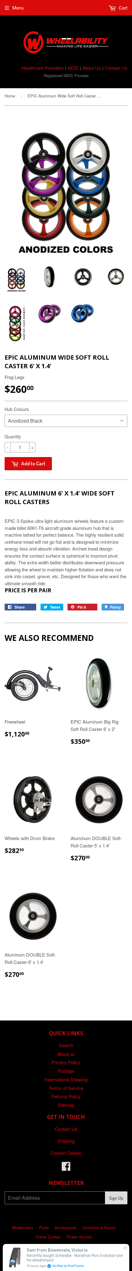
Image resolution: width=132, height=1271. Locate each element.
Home (10, 96)
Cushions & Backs (99, 1227)
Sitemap (66, 1105)
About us (66, 1054)
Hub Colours (17, 409)
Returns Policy (66, 1096)
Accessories (66, 1227)
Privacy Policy (66, 1062)
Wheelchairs (22, 1227)
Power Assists (79, 1237)
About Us (91, 68)
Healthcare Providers (42, 68)
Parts (44, 1227)
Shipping (66, 1141)
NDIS (73, 68)
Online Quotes (48, 1237)
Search (66, 1045)
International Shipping (66, 1079)
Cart (122, 7)
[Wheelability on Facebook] (66, 1168)
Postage (66, 1071)
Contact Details (66, 1153)
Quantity (13, 436)
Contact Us (116, 68)
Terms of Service (66, 1088)
